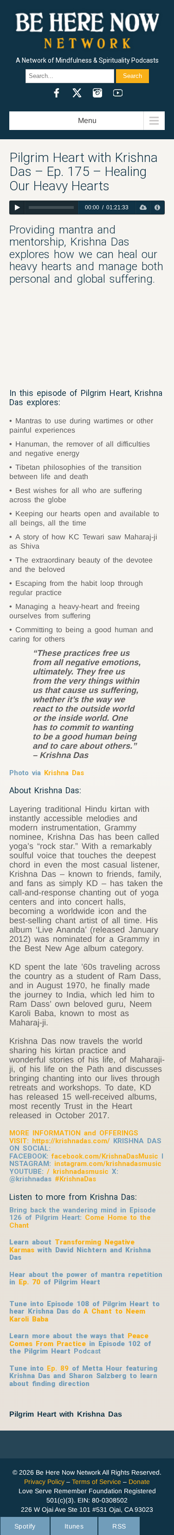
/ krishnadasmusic (76, 1171)
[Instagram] (97, 92)
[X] (77, 92)
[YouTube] (117, 92)
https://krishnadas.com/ (71, 1141)
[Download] (142, 207)
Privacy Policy (44, 1481)
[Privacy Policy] (157, 207)
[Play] (17, 207)
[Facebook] (56, 92)
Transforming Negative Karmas (72, 1246)
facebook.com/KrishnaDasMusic (105, 1156)
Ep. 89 (58, 1368)
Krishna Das (64, 773)
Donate (139, 1481)
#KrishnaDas (75, 1179)
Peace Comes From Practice (78, 1340)
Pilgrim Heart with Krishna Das (65, 1414)
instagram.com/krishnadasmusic (107, 1163)
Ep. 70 (29, 1282)
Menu (87, 120)
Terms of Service (96, 1481)
